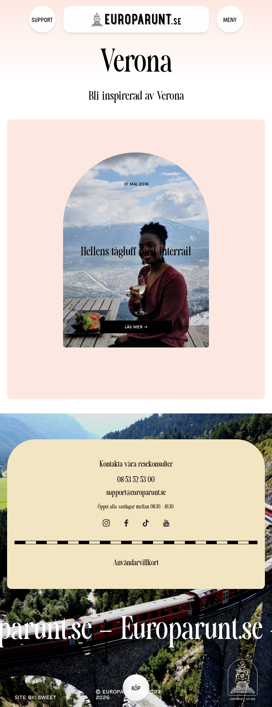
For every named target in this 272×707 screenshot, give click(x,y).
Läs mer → (136, 326)
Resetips (136, 295)
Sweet (47, 697)
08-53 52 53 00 (136, 480)
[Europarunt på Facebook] (126, 522)
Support (42, 19)
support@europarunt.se (136, 493)
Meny (230, 19)
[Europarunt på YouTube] (166, 522)
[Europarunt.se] (136, 19)
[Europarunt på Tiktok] (145, 522)
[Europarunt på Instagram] (106, 522)
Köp (136, 688)
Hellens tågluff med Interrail (136, 252)
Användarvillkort (136, 563)
